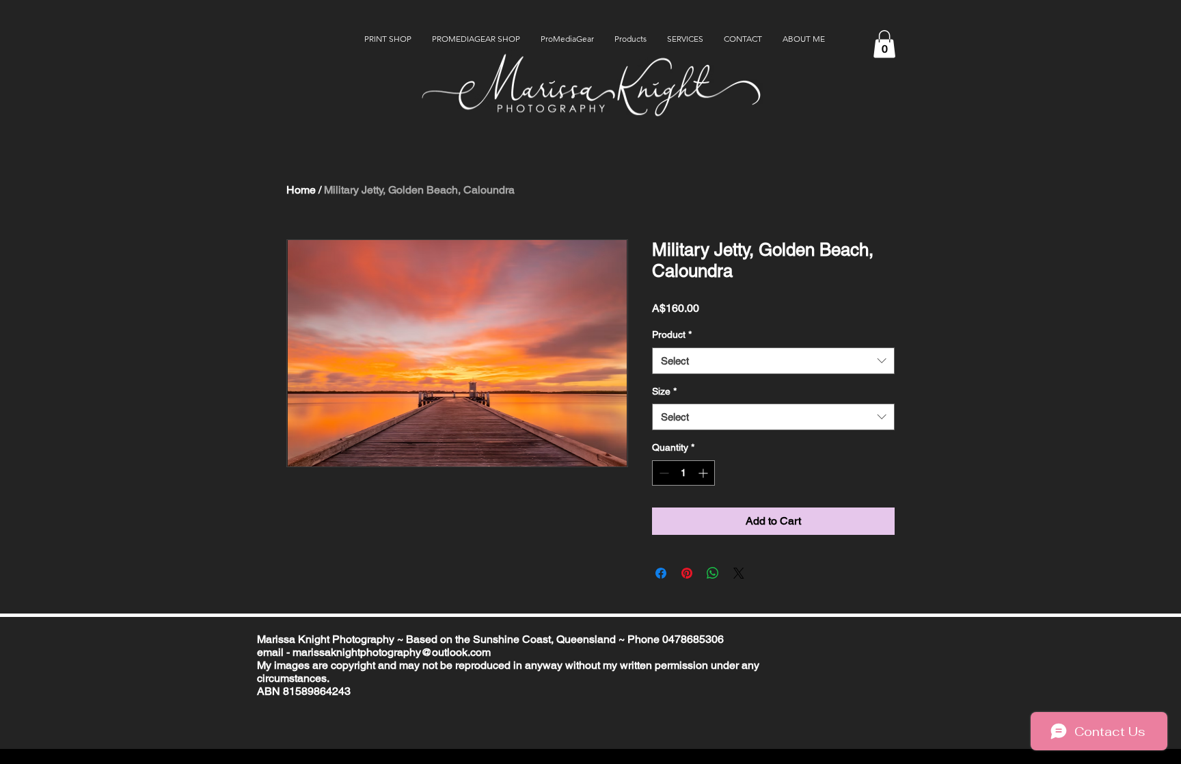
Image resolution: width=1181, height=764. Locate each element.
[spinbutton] (683, 473)
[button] (884, 44)
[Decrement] (662, 473)
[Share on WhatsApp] (713, 573)
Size (664, 391)
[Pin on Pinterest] (687, 573)
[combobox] (773, 360)
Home (301, 189)
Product (672, 334)
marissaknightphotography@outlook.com (392, 652)
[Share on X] (739, 573)
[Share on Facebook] (661, 573)
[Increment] (704, 473)
